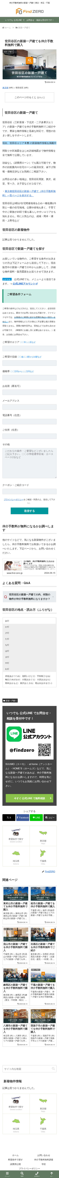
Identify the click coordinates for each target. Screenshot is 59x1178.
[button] (50, 817)
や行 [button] (7, 662)
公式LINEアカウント (24, 283)
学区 (44, 1164)
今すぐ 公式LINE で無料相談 (29, 798)
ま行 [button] (7, 656)
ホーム (15, 1155)
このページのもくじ (25, 97)
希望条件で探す (15, 1159)
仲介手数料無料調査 (43, 1159)
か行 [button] (7, 626)
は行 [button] (7, 650)
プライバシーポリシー (14, 499)
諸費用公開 (15, 1164)
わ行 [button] (7, 668)
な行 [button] (7, 644)
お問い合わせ (43, 1155)
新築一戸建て (11, 700)
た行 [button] (7, 638)
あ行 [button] (7, 620)
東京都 (5, 87)
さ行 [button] (7, 632)
